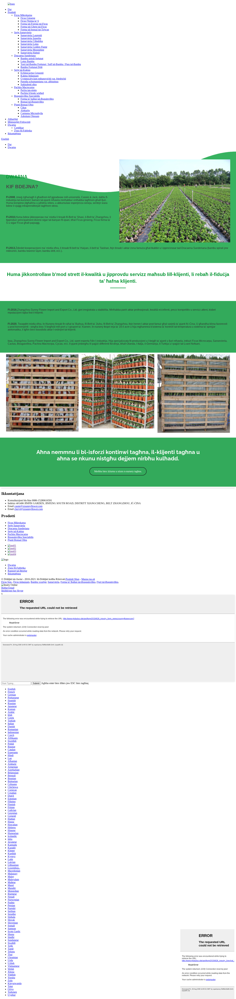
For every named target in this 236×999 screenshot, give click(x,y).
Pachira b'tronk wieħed (32, 93)
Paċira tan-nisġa (29, 90)
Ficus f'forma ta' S (30, 21)
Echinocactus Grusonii (32, 73)
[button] (118, 471)
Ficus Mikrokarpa (23, 15)
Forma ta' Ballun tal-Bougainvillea (78, 582)
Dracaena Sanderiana (25, 55)
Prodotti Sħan (72, 579)
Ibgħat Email (7, 587)
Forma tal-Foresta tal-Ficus (34, 23)
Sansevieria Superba (31, 38)
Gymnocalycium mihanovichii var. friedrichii (43, 78)
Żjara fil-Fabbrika (23, 130)
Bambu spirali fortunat (32, 58)
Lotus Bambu (27, 61)
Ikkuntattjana (14, 133)
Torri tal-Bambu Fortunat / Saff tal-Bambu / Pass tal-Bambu (51, 64)
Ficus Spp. (6, 582)
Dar (10, 9)
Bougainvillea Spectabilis (27, 96)
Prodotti (12, 12)
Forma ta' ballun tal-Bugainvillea (37, 98)
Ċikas (23, 107)
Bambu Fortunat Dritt (31, 67)
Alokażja (25, 110)
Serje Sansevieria (22, 32)
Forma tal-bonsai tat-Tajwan (35, 29)
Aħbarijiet (13, 119)
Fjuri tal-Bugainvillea (107, 582)
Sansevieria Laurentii (31, 35)
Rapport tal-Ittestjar (17, 570)
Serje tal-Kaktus (22, 70)
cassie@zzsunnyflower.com (28, 506)
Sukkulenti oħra (29, 84)
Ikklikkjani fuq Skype (12, 590)
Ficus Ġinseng (28, 18)
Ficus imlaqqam (21, 582)
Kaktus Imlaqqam (30, 75)
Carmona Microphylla (32, 113)
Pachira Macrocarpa (24, 87)
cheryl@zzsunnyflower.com (28, 509)
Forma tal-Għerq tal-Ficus (34, 26)
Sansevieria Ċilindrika (32, 41)
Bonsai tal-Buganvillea (32, 101)
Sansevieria (53, 582)
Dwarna (12, 124)
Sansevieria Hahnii (30, 52)
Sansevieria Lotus (30, 44)
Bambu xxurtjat (38, 582)
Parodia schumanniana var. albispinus (39, 81)
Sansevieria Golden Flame (34, 47)
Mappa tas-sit (88, 579)
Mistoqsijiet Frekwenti (19, 122)
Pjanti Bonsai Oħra (23, 104)
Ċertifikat (19, 127)
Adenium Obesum (30, 116)
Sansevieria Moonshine (32, 49)
